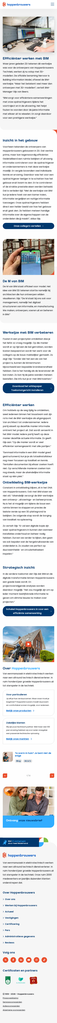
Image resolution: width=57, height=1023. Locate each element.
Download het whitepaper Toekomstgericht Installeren (27, 388)
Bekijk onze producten (18, 710)
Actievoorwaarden (11, 1006)
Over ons (10, 899)
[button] (5, 775)
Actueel (9, 911)
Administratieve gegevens (20, 936)
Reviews (9, 942)
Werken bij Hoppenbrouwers (21, 905)
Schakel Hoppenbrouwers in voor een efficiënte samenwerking (27, 611)
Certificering (12, 924)
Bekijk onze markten (17, 738)
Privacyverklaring (10, 998)
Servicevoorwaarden (12, 1002)
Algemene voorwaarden (14, 1010)
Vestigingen (11, 917)
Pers (7, 930)
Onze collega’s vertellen (27, 226)
